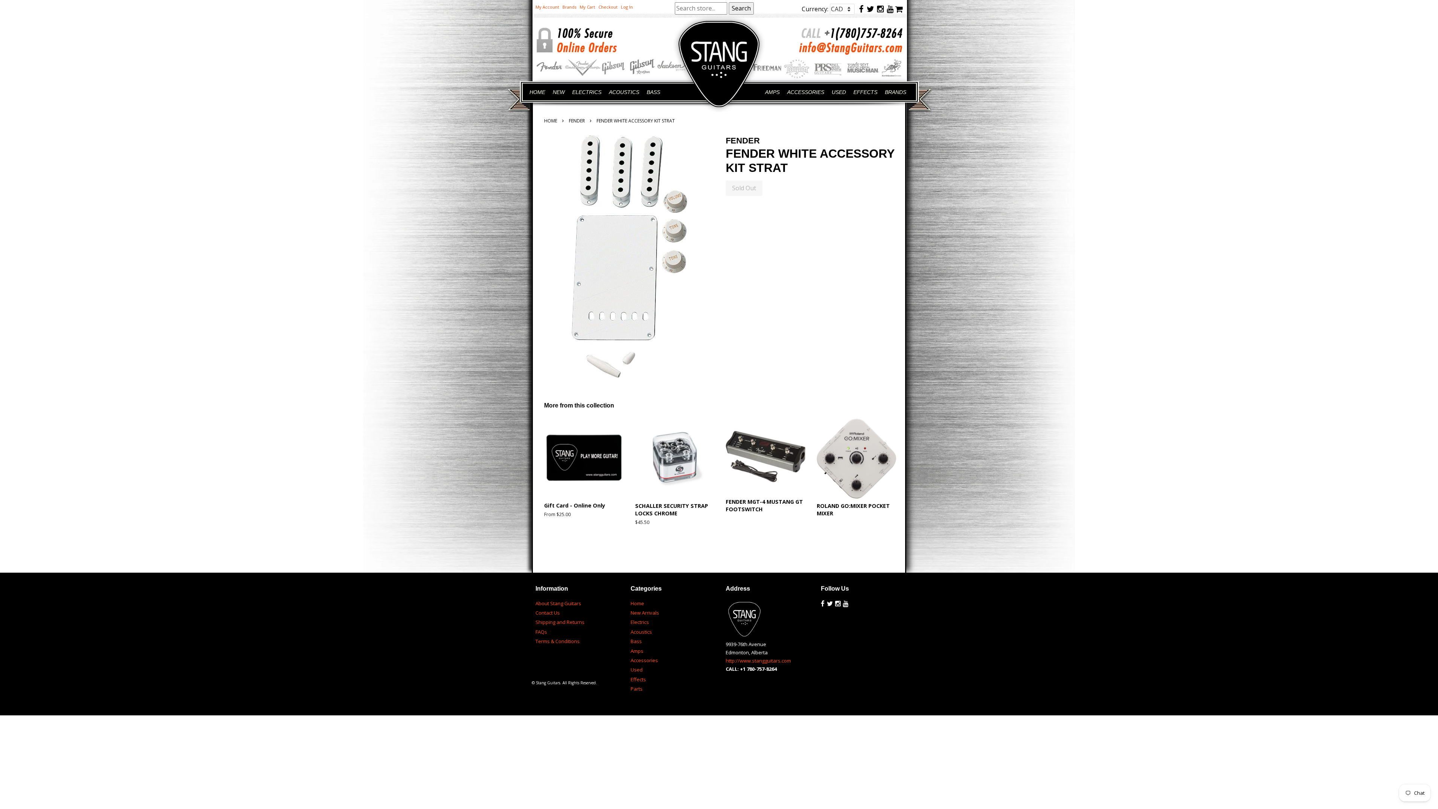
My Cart (587, 7)
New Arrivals (645, 612)
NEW (559, 92)
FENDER (577, 121)
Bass (636, 641)
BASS (653, 92)
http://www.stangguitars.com (758, 660)
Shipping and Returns (560, 622)
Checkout (608, 7)
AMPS (772, 92)
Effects (638, 679)
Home (550, 121)
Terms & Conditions (558, 641)
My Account (547, 7)
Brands (569, 7)
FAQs (541, 631)
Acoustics (641, 631)
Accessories (644, 660)
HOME (537, 92)
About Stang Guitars (558, 603)
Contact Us (548, 612)
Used (637, 669)
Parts (637, 688)
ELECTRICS (586, 92)
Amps (637, 651)
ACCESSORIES (805, 92)
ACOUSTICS (624, 92)
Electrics (640, 622)
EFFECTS (865, 92)
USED (839, 92)
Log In (627, 7)
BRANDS (895, 92)
